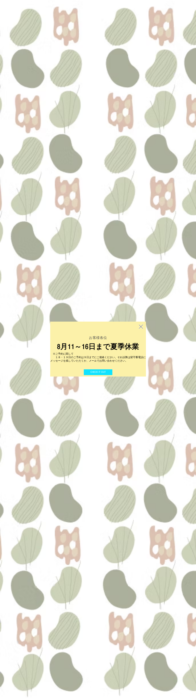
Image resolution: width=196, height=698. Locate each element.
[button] (141, 326)
